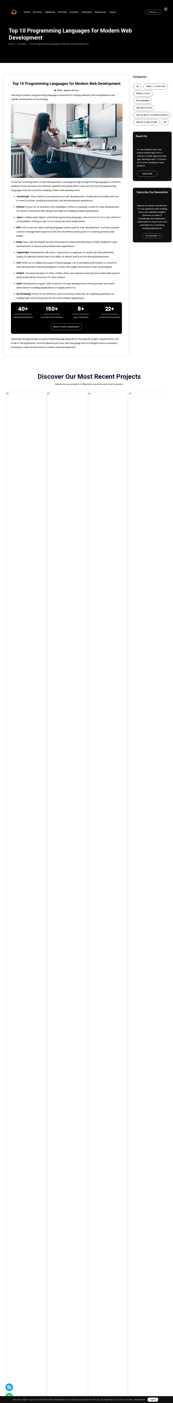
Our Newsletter (151, 235)
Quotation (86, 12)
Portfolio (62, 12)
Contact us (152, 12)
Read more (140, 1399)
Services (37, 12)
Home (27, 12)
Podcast (74, 12)
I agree (153, 1399)
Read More (147, 173)
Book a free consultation (66, 326)
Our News (21, 44)
